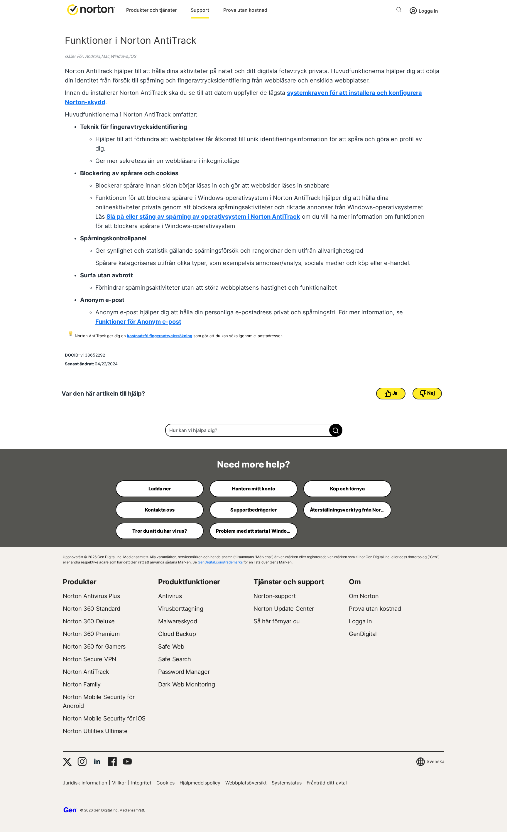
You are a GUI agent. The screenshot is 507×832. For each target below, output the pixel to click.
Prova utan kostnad (245, 10)
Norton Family (82, 684)
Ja (394, 393)
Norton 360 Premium (91, 633)
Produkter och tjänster (151, 10)
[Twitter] (67, 762)
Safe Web (171, 646)
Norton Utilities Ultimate (95, 731)
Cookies (165, 783)
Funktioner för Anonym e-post (138, 321)
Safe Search (174, 659)
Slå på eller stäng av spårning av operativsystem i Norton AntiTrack (203, 216)
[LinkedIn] (97, 761)
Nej (431, 393)
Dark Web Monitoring (186, 684)
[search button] (400, 10)
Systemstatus (287, 783)
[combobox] (253, 430)
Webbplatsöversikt (246, 783)
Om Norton (363, 596)
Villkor (119, 783)
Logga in (428, 11)
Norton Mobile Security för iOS (104, 718)
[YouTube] (127, 761)
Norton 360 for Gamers (94, 646)
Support (200, 10)
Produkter (79, 582)
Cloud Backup (177, 633)
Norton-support (275, 596)
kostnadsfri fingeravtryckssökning (159, 335)
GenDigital (363, 633)
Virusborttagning (180, 608)
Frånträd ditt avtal (327, 783)
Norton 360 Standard (91, 608)
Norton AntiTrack (86, 671)
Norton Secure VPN (89, 659)
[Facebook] (112, 761)
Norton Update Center (284, 608)
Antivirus (170, 596)
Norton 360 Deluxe (89, 621)
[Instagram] (82, 761)
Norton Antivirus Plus (91, 596)
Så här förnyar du (277, 621)
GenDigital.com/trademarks (220, 562)
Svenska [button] (435, 761)
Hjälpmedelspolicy (200, 783)
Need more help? (253, 464)
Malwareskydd (177, 621)
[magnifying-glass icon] (335, 430)
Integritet (141, 783)
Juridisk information (85, 783)
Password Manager (183, 671)
